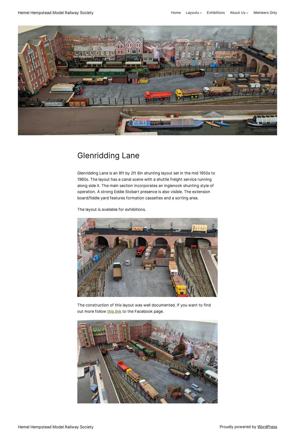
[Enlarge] (212, 223)
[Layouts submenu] (201, 13)
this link (114, 311)
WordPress (267, 426)
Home (176, 12)
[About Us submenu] (247, 13)
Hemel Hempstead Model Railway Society (56, 12)
